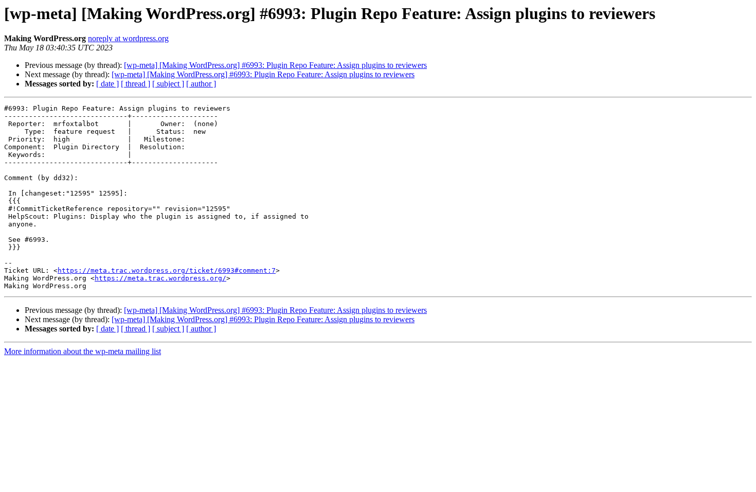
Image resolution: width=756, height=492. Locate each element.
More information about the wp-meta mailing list (82, 351)
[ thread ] (135, 83)
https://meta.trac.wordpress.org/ (160, 278)
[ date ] (107, 83)
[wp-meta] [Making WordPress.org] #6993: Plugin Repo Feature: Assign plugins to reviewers (275, 65)
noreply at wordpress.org (128, 38)
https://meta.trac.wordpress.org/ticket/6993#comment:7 (167, 270)
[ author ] (201, 83)
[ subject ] (168, 83)
